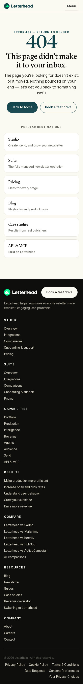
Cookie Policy (38, 665)
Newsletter (11, 582)
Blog (7, 576)
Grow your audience (18, 500)
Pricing (8, 354)
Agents (9, 443)
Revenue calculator (17, 601)
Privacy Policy (15, 665)
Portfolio (10, 417)
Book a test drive (58, 107)
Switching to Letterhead (20, 608)
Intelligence (12, 430)
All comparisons (15, 557)
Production (11, 424)
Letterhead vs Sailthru (19, 525)
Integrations (12, 335)
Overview (11, 328)
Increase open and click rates (24, 487)
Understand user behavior (22, 493)
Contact (9, 639)
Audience (10, 449)
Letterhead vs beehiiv (19, 538)
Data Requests (35, 671)
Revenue (10, 436)
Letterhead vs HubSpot (20, 544)
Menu (71, 6)
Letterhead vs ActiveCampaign (25, 550)
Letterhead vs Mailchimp (21, 532)
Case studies (13, 595)
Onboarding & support (19, 347)
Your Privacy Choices (64, 677)
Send (7, 455)
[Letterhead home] (18, 6)
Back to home (22, 107)
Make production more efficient (26, 481)
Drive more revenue (18, 506)
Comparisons (13, 341)
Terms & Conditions (65, 665)
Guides (9, 588)
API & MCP (12, 462)
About (8, 626)
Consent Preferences (64, 671)
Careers (9, 633)
